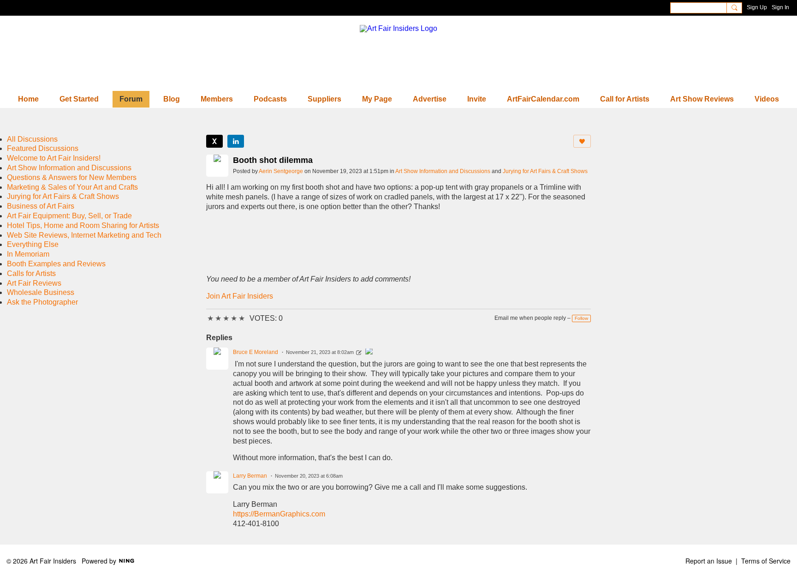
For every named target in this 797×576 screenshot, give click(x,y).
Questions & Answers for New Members (72, 177)
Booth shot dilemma (273, 160)
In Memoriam (28, 254)
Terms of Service (766, 560)
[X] (214, 141)
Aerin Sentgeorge (281, 171)
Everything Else (33, 244)
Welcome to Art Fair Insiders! (54, 158)
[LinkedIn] (235, 141)
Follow (581, 318)
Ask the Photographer (42, 302)
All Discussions (32, 139)
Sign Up (757, 7)
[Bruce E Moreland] (369, 352)
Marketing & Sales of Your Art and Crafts (72, 187)
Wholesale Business (40, 292)
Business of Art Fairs (40, 206)
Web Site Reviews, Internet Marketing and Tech (84, 235)
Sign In (780, 7)
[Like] (582, 141)
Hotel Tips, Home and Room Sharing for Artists (83, 225)
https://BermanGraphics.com (279, 514)
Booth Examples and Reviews (56, 264)
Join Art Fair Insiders (239, 296)
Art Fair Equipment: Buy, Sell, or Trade (69, 216)
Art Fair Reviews (34, 283)
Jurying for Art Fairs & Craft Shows (545, 171)
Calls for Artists (31, 273)
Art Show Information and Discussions (442, 171)
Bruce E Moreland (255, 352)
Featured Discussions (42, 148)
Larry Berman (250, 476)
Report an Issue (708, 560)
